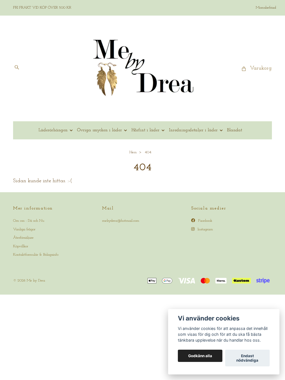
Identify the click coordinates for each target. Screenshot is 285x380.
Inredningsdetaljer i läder (193, 130)
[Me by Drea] (142, 68)
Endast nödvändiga (247, 358)
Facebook (204, 221)
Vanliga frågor (24, 229)
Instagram (204, 229)
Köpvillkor (20, 246)
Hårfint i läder (145, 130)
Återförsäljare (23, 238)
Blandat (234, 130)
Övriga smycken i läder (99, 130)
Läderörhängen (53, 130)
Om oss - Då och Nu (28, 221)
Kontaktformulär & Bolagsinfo (35, 255)
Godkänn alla (200, 356)
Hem (133, 152)
